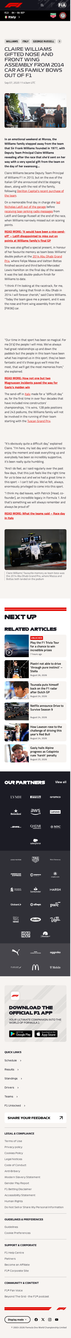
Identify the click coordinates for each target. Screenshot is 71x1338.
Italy (27, 394)
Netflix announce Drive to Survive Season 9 (46, 708)
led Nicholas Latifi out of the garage (32, 204)
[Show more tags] (59, 41)
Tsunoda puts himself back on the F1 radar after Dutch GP (44, 688)
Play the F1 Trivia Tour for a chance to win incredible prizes (44, 646)
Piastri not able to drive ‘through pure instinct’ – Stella (46, 667)
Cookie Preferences (17, 1233)
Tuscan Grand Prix (38, 421)
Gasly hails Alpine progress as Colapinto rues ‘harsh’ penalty (44, 751)
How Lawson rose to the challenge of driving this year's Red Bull (46, 730)
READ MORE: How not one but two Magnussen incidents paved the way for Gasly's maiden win (31, 382)
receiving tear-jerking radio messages (29, 211)
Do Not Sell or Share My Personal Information (34, 1207)
